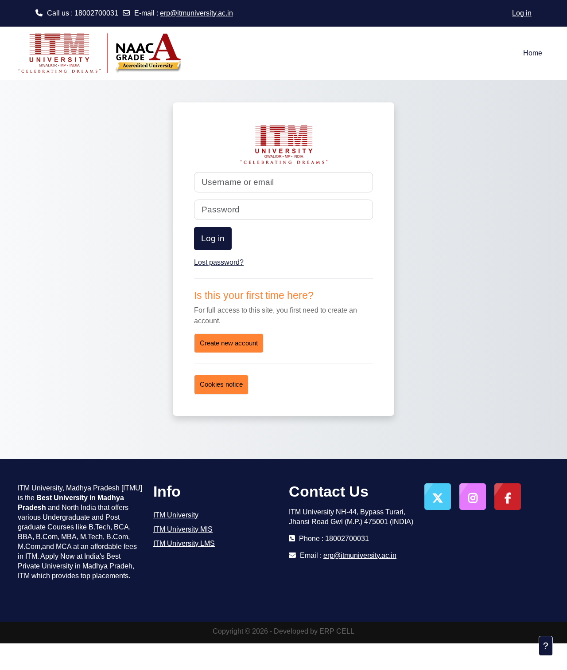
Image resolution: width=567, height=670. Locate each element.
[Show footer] (546, 646)
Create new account (229, 343)
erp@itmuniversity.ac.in (196, 13)
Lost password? (219, 262)
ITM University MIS (183, 529)
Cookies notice (221, 384)
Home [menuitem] (532, 53)
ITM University (175, 515)
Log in (522, 13)
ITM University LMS (184, 543)
